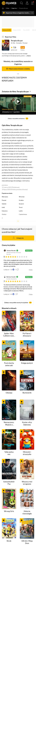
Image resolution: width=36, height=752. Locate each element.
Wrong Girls (9, 511)
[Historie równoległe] (27, 499)
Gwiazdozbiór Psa (9, 482)
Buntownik (27, 393)
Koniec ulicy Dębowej (27, 423)
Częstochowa (23, 214)
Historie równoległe (27, 512)
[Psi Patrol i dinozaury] (27, 321)
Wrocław (21, 197)
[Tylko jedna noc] (9, 439)
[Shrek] (9, 528)
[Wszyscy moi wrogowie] (27, 469)
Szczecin (21, 204)
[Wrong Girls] (9, 499)
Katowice (4, 211)
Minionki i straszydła (27, 453)
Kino (7, 8)
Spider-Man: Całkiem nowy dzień (9, 334)
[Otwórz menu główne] (32, 3)
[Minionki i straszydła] (27, 439)
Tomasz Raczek (11, 250)
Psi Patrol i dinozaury (27, 334)
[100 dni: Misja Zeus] (27, 528)
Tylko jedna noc (9, 453)
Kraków (21, 200)
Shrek (9, 541)
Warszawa (5, 197)
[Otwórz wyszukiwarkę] (21, 3)
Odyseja (9, 393)
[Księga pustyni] (27, 350)
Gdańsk (4, 204)
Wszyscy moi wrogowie (27, 482)
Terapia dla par (17, 40)
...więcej (28, 55)
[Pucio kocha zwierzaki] (9, 350)
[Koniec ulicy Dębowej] (27, 410)
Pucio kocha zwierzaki (9, 364)
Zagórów (14, 8)
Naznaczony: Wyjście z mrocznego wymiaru (9, 423)
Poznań (4, 200)
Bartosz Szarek (11, 277)
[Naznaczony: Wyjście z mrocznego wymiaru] (9, 410)
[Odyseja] (9, 380)
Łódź (3, 207)
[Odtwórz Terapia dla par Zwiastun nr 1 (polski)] (5, 45)
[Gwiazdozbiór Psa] (9, 469)
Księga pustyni (27, 363)
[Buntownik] (27, 380)
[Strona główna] (3, 8)
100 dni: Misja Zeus (27, 542)
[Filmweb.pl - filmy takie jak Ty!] (9, 3)
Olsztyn (4, 214)
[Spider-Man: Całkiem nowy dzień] (9, 321)
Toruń (20, 207)
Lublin (21, 211)
